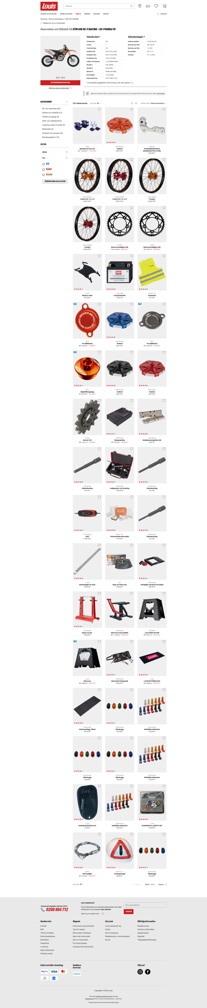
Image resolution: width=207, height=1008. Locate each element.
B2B (42, 929)
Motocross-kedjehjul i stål (119, 247)
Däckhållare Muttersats (152, 729)
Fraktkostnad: (89, 999)
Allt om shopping (111, 933)
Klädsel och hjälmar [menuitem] (48, 14)
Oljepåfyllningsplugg (87, 392)
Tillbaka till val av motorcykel (53, 23)
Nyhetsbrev (44, 940)
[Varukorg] (164, 6)
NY (48, 163)
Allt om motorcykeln (80, 940)
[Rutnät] (132, 103)
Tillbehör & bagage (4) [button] (50, 117)
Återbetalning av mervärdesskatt (117, 936)
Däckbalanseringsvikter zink (152, 440)
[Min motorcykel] (148, 6)
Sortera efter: (146, 103)
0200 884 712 (57, 909)
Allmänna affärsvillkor (145, 929)
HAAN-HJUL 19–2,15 (87, 199)
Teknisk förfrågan (47, 933)
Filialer (107, 929)
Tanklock (120, 149)
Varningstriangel (119, 874)
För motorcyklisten (80, 943)
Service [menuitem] (106, 14)
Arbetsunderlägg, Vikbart (87, 729)
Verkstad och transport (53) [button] (52, 133)
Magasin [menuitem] (96, 14)
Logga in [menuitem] (163, 14)
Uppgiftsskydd (142, 933)
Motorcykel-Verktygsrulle (119, 681)
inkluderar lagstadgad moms (104, 996)
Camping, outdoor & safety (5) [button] (53, 125)
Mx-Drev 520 (87, 440)
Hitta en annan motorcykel (59, 88)
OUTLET (49, 174)
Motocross (87, 681)
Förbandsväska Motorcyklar (119, 536)
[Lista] (136, 103)
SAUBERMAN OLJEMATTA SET (152, 825)
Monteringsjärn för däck (87, 585)
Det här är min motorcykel (60, 83)
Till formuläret (160, 93)
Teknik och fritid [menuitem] (66, 14)
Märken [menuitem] (87, 14)
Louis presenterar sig (113, 926)
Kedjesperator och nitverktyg (119, 488)
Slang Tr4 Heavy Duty (120, 585)
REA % (49, 169)
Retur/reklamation (47, 950)
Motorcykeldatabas (47, 936)
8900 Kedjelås (87, 874)
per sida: (93, 103)
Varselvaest (152, 295)
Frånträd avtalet (46, 954)
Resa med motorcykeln (81, 936)
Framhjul (152, 199)
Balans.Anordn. (87, 633)
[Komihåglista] (156, 6)
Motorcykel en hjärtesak (82, 933)
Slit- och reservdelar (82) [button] (51, 109)
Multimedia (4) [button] (47, 129)
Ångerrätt (140, 936)
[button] (131, 6)
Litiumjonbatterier (120, 295)
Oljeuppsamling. (119, 440)
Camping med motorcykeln (83, 947)
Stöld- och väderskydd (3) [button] (52, 121)
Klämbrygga (120, 729)
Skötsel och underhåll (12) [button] (52, 113)
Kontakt (43, 926)
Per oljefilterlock (87, 343)
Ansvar (107, 940)
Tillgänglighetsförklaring (146, 940)
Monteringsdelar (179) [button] (50, 137)
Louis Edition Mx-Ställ (152, 633)
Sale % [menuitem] (78, 14)
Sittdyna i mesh (87, 295)
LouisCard (44, 947)
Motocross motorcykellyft (119, 633)
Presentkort (44, 943)
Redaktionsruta (143, 926)
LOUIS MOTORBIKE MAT (152, 681)
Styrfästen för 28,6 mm (87, 149)
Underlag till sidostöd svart (87, 825)
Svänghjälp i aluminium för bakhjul (152, 585)
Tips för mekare (79, 929)
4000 (87, 536)
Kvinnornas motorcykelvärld (83, 926)
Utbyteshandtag (87, 488)
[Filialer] (140, 6)
